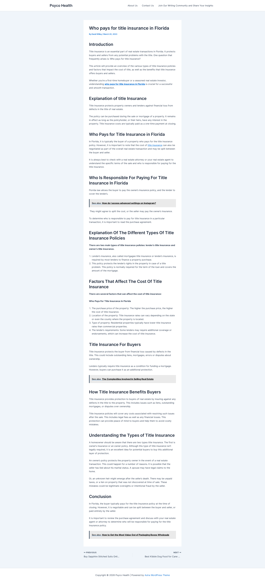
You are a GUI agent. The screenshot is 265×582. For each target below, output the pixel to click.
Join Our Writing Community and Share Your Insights (185, 5)
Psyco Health (61, 5)
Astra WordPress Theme (157, 575)
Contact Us (148, 5)
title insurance (155, 145)
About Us (132, 5)
